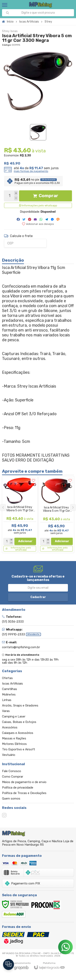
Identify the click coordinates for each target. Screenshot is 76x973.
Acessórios (9, 727)
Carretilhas (9, 689)
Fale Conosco (11, 771)
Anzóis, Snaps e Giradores (20, 705)
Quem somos (11, 798)
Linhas (6, 700)
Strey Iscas (10, 31)
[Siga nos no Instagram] (4, 815)
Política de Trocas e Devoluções (24, 793)
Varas (6, 711)
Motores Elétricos (14, 744)
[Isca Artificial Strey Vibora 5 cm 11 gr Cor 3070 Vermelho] (19, 514)
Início (10, 21)
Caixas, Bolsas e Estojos (19, 722)
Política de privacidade (17, 787)
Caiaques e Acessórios (17, 733)
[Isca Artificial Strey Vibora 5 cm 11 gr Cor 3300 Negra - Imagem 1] (38, 132)
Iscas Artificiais (29, 21)
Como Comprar (12, 776)
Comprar (48, 195)
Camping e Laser (13, 716)
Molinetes (9, 694)
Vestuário (8, 755)
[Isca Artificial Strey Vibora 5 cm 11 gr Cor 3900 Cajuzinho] (56, 514)
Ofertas (7, 678)
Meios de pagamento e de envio (24, 782)
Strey (48, 21)
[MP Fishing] (40, 5)
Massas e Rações (14, 738)
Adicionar (25, 541)
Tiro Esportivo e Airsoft (18, 749)
